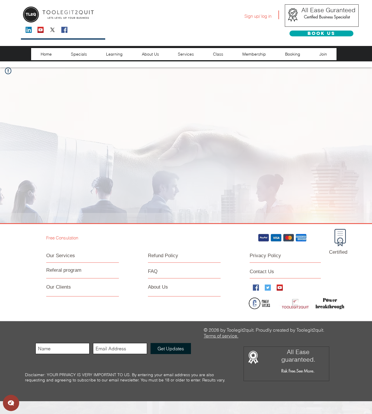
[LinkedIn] (29, 30)
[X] (52, 30)
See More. (305, 371)
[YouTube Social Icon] (40, 30)
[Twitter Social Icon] (268, 288)
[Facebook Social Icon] (64, 30)
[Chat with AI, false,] (11, 403)
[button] (78, 54)
